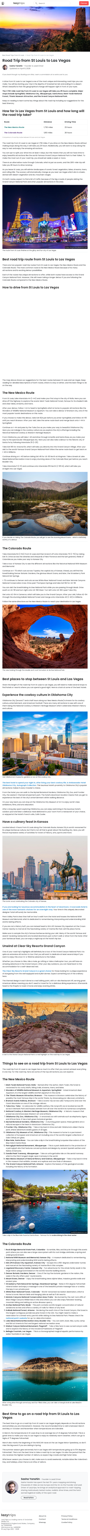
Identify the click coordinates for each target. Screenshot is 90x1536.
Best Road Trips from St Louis (13, 55)
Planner (84, 3)
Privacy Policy (66, 1516)
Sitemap (42, 1522)
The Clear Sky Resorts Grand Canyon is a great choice (26, 971)
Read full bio (29, 1498)
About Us (42, 1516)
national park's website (16, 1318)
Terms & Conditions (69, 1519)
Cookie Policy (66, 1522)
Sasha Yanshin (15, 66)
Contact (42, 1519)
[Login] (3, 3)
